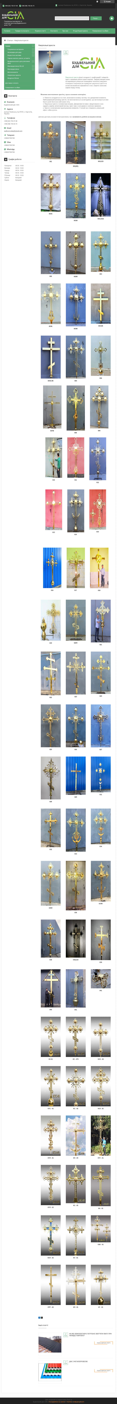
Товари (7, 46)
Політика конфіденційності (75, 1402)
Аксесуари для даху (14, 52)
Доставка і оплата (11, 83)
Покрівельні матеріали (16, 49)
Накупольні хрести (71, 77)
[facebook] (39, 1318)
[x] (42, 1318)
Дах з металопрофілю (78, 1361)
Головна (7, 31)
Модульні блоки (13, 78)
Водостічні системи (14, 55)
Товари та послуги (22, 31)
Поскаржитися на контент (57, 1402)
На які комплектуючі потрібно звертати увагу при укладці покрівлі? (90, 1334)
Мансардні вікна (13, 69)
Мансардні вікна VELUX (16, 66)
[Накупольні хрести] (49, 62)
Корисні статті (40, 31)
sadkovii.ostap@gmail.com (13, 131)
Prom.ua (69, 1400)
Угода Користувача (80, 31)
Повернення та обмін (100, 31)
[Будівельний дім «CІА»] (13, 15)
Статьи (10, 40)
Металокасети (13, 72)
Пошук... (96, 18)
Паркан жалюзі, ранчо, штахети (19, 58)
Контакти (54, 31)
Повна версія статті (103, 1343)
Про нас (65, 31)
